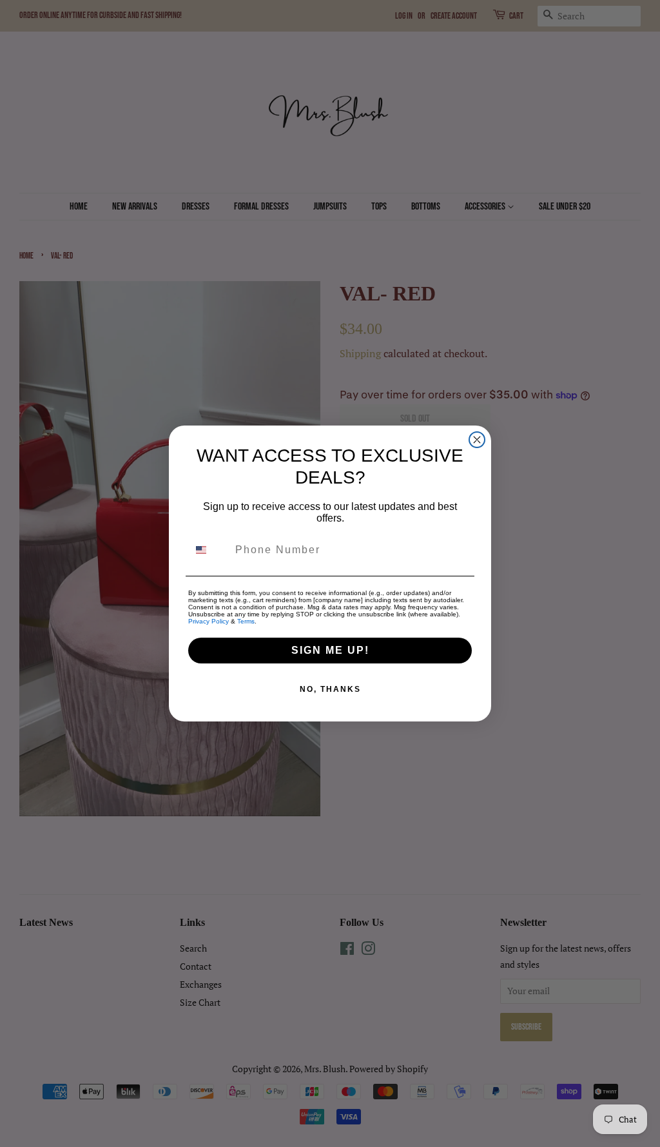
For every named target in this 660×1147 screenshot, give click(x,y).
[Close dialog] (477, 439)
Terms (246, 621)
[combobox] (209, 550)
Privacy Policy (208, 621)
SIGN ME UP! (330, 650)
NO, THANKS (330, 689)
